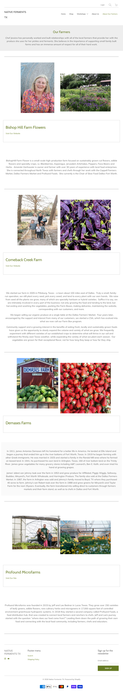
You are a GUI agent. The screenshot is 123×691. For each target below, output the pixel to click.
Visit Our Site (11, 578)
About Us (95, 14)
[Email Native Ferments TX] (8, 659)
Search (30, 656)
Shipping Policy (33, 659)
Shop (71, 14)
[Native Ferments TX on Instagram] (5, 659)
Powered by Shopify (72, 679)
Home (63, 14)
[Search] (110, 4)
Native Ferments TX (56, 679)
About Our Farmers (110, 14)
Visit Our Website (13, 133)
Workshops (81, 14)
